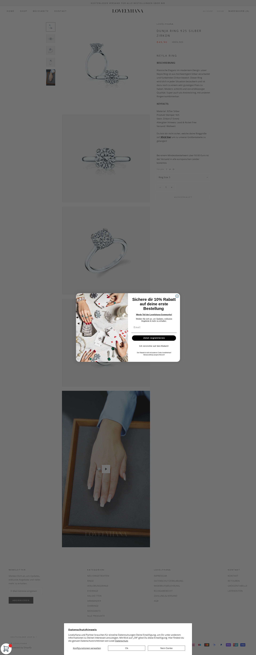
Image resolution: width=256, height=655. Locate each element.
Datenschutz (121, 640)
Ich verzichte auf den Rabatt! (154, 346)
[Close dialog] (177, 296)
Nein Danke (166, 648)
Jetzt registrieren (154, 338)
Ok (126, 648)
